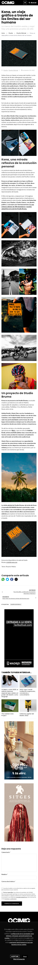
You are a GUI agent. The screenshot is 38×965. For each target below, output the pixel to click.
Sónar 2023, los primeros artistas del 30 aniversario (15, 598)
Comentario (5, 852)
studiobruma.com (11, 562)
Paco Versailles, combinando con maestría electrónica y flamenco (24, 592)
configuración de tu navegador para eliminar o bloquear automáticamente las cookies (19, 936)
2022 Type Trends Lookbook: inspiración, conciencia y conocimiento (27, 692)
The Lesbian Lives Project (7, 715)
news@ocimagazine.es (21, 897)
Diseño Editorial (13, 70)
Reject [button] (25, 956)
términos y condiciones (10, 898)
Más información (19, 959)
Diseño (6, 70)
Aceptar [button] (14, 956)
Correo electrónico (8, 881)
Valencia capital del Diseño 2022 (27, 715)
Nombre (4, 874)
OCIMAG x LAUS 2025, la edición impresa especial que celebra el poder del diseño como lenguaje (9, 693)
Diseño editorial (16, 604)
